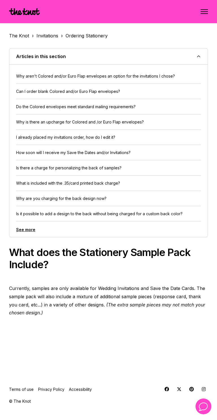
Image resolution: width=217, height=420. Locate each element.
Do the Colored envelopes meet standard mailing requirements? (76, 106)
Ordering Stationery (87, 36)
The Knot (19, 36)
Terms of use (21, 389)
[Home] (24, 11)
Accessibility (80, 389)
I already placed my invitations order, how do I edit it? (65, 137)
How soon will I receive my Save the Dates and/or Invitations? (73, 152)
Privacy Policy (51, 389)
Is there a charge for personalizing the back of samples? (68, 167)
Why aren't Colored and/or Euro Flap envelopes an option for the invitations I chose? (95, 76)
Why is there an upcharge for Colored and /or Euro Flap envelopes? (80, 122)
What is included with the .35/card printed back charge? (68, 183)
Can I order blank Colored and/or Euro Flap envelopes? (68, 91)
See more (25, 229)
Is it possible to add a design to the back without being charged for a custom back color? (99, 213)
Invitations (47, 36)
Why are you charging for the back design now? (61, 198)
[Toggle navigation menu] (204, 11)
